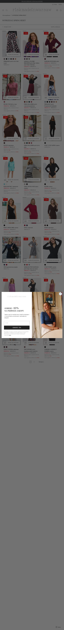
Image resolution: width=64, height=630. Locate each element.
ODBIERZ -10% (17, 327)
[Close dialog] (60, 293)
